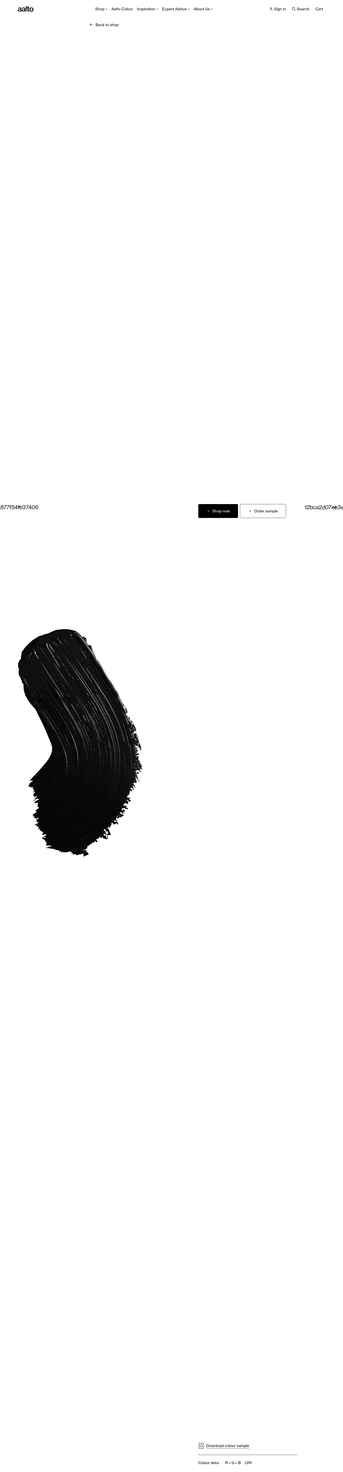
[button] (263, 511)
